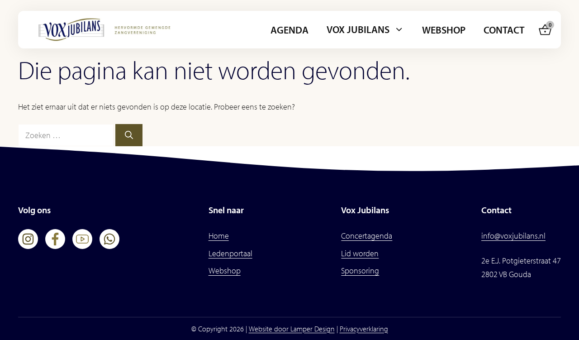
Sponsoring (360, 270)
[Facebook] (55, 239)
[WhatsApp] (109, 239)
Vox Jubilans (358, 29)
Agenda (289, 30)
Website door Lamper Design (292, 328)
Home (219, 235)
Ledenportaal (230, 253)
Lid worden (360, 253)
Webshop (443, 30)
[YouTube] (82, 239)
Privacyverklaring (364, 328)
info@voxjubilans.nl (513, 235)
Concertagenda (366, 235)
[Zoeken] (128, 135)
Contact (504, 30)
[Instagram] (28, 239)
